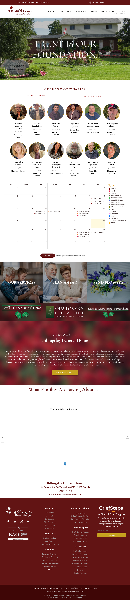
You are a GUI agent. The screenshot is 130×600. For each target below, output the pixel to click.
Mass (112, 209)
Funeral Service (115, 195)
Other (112, 223)
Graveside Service (116, 200)
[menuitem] (53, 12)
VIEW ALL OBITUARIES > (36, 95)
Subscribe (111, 535)
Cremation (114, 214)
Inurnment (114, 218)
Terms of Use (66, 597)
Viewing (113, 193)
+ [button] (2, 437)
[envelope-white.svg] (28, 523)
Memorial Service (116, 198)
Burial (112, 191)
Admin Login (77, 597)
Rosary (112, 216)
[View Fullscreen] (2, 443)
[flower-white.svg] (15, 523)
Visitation (113, 189)
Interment (114, 211)
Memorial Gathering (117, 204)
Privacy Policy (53, 597)
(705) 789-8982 (42, 2)
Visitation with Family (118, 220)
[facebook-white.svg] (8, 523)
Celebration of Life (116, 207)
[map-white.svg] (22, 523)
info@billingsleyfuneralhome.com (65, 494)
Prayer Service (115, 202)
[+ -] (65, 466)
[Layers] (127, 437)
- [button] (2, 439)
